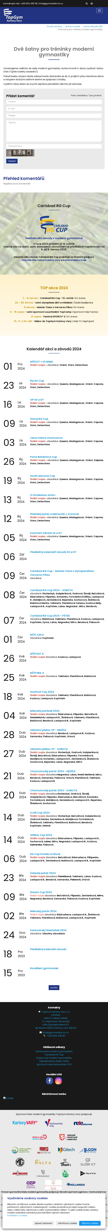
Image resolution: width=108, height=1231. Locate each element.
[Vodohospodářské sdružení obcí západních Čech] (21, 1150)
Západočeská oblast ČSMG (54, 1061)
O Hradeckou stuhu (42, 495)
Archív (54, 987)
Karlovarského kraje (74, 260)
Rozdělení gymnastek (44, 968)
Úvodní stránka (54, 26)
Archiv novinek (73, 26)
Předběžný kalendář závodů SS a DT (53, 552)
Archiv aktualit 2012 (93, 26)
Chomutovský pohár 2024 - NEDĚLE (53, 771)
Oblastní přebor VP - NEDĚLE (48, 730)
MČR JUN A (37, 634)
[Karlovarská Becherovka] (20, 1173)
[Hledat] (87, 3)
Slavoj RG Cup (39, 419)
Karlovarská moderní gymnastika (54, 1051)
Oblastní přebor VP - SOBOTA (49, 749)
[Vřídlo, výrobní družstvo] (65, 1173)
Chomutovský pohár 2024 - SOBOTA (53, 790)
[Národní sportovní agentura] (68, 1137)
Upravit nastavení (43, 1223)
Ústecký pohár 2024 (43, 873)
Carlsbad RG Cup (54, 1054)
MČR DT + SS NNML (41, 361)
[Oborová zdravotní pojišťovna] (31, 1184)
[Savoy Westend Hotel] (53, 1184)
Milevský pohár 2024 (43, 911)
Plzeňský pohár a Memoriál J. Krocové (54, 514)
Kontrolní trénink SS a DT (46, 533)
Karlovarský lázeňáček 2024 (48, 930)
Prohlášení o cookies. (17, 1215)
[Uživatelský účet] (92, 3)
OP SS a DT (37, 399)
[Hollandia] (76, 1184)
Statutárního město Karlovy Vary (41, 260)
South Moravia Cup (42, 476)
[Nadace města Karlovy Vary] (40, 1137)
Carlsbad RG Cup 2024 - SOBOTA (51, 590)
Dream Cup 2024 (41, 892)
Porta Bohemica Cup (43, 457)
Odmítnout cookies (67, 1223)
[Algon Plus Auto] (88, 1150)
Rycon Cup (37, 380)
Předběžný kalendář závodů (48, 949)
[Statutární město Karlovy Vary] (25, 1123)
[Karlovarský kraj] (54, 1123)
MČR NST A (37, 653)
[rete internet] (83, 1123)
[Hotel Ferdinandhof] (43, 1173)
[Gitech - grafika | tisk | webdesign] (66, 1150)
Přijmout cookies (90, 1223)
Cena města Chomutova (46, 438)
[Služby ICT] (88, 1162)
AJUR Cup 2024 (40, 812)
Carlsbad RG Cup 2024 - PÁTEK (50, 615)
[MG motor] (20, 1162)
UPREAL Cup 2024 (41, 835)
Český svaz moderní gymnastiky (54, 1058)
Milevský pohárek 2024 (44, 711)
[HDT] (88, 1173)
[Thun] (65, 1162)
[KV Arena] (44, 1150)
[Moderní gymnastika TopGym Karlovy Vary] (13, 15)
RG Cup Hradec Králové (45, 854)
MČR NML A (37, 673)
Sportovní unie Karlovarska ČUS (54, 1064)
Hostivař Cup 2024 (42, 692)
